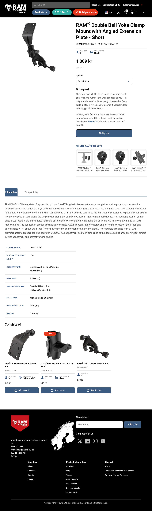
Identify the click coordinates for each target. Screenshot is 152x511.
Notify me (104, 133)
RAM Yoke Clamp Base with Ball (93, 363)
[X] (79, 441)
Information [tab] (11, 192)
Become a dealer (73, 488)
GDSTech (62, 12)
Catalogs (70, 466)
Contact (31, 471)
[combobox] (63, 5)
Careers (31, 479)
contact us (93, 121)
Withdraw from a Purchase (116, 475)
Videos (69, 475)
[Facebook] (87, 441)
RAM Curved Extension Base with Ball (21, 365)
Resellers (96, 5)
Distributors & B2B (111, 5)
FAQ (68, 471)
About (30, 466)
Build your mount (88, 12)
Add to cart (23, 390)
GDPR (107, 466)
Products (39, 12)
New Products (72, 479)
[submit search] (35, 5)
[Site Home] (16, 8)
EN (110, 12)
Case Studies (71, 484)
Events (31, 475)
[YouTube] (103, 441)
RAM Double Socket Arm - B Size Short (57, 365)
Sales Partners (72, 492)
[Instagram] (95, 441)
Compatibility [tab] (31, 192)
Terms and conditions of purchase (119, 471)
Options (79, 75)
